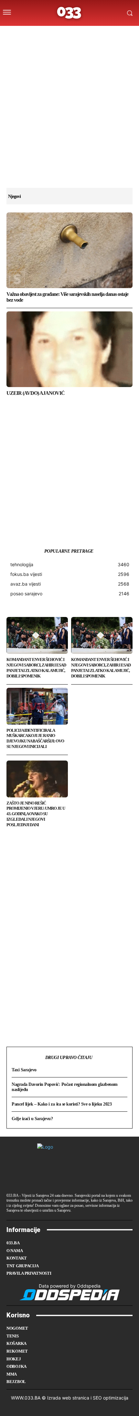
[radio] (87, 33)
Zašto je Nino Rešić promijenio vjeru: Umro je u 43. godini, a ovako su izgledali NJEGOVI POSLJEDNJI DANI (35, 814)
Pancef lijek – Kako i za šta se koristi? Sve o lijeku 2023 (62, 1104)
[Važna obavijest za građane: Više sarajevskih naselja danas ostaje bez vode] (69, 250)
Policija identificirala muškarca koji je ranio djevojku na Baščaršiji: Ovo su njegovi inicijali (35, 738)
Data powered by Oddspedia (70, 1286)
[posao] (36, 33)
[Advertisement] (69, 118)
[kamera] (62, 33)
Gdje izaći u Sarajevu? (32, 1118)
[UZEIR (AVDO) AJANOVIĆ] (69, 349)
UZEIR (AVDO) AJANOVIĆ (35, 393)
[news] (100, 33)
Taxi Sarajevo (24, 1069)
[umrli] (74, 33)
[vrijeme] (49, 33)
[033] (69, 13)
